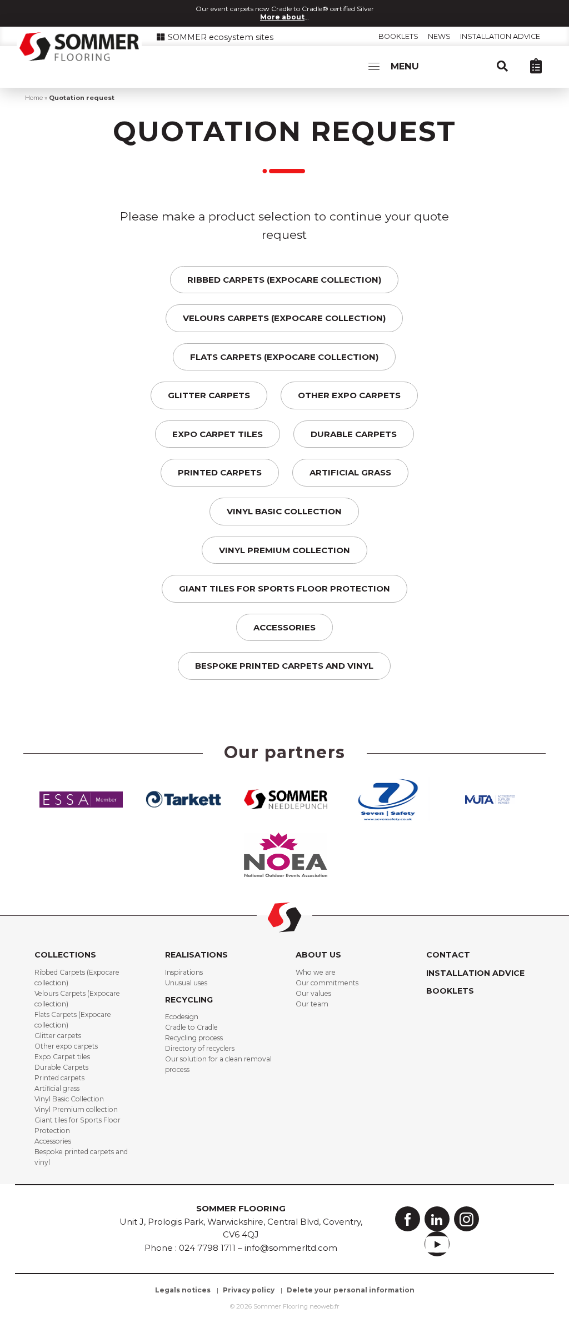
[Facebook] (407, 1218)
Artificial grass (350, 472)
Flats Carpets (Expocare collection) (284, 357)
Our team (312, 1004)
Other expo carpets (349, 395)
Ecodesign (181, 1017)
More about (282, 17)
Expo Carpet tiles (217, 434)
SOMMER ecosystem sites (219, 37)
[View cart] (541, 65)
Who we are (316, 972)
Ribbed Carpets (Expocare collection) (284, 279)
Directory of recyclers (199, 1048)
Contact (448, 955)
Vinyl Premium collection (284, 550)
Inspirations (184, 972)
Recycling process (194, 1038)
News (439, 36)
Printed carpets (220, 472)
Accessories (284, 627)
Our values (313, 993)
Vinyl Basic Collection (284, 511)
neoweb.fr (325, 1306)
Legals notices (183, 1290)
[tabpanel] (81, 798)
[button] (508, 65)
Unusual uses (186, 983)
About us (318, 955)
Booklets (398, 36)
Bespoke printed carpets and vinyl (284, 665)
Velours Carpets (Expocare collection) (284, 318)
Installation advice (500, 36)
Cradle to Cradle (191, 1027)
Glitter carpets (209, 395)
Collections (65, 955)
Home (34, 98)
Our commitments (327, 983)
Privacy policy (248, 1290)
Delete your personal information (351, 1290)
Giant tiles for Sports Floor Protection (284, 588)
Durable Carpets (354, 434)
